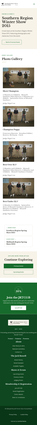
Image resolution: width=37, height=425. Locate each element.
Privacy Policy (13, 414)
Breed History (18, 360)
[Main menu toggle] (34, 4)
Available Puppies (18, 366)
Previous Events (18, 266)
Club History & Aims (18, 346)
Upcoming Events (18, 272)
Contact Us (18, 352)
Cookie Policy (24, 414)
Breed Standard (18, 363)
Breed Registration (18, 391)
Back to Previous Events (12, 42)
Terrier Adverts (18, 394)
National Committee (18, 349)
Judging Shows (18, 380)
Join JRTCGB (18, 308)
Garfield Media (22, 421)
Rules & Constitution (18, 397)
